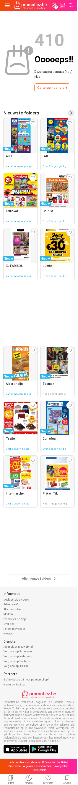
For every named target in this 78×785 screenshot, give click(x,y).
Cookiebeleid (39, 770)
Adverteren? (10, 604)
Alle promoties (12, 609)
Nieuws (8, 633)
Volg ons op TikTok (16, 666)
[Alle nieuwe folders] (71, 112)
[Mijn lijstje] (62, 5)
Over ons (9, 623)
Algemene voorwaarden (37, 766)
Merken (8, 614)
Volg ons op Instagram (17, 656)
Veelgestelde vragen (16, 599)
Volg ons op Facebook (17, 651)
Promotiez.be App (14, 619)
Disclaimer (14, 766)
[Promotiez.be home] (30, 5)
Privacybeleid (60, 766)
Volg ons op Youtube (16, 661)
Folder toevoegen (14, 628)
